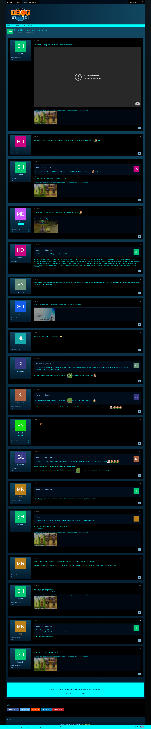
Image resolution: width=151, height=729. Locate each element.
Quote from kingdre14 (43, 457)
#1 (140, 40)
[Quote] (139, 128)
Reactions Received (15, 57)
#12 (140, 451)
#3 (140, 161)
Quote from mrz (41, 517)
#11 (140, 420)
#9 (140, 358)
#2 (140, 136)
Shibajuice (19, 32)
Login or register (134, 2)
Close (141, 727)
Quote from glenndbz (43, 395)
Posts (12, 59)
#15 (140, 558)
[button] (13, 709)
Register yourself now (73, 689)
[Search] (142, 2)
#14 (140, 511)
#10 (140, 389)
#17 (140, 621)
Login (84, 693)
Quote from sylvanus (43, 364)
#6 (140, 279)
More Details (135, 727)
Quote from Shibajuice (43, 250)
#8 (140, 333)
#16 (140, 585)
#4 (140, 208)
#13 (140, 484)
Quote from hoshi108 (43, 167)
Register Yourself (71, 693)
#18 (140, 649)
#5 (140, 245)
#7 (140, 301)
